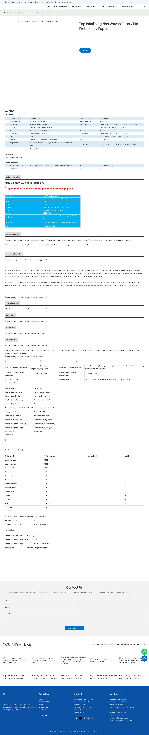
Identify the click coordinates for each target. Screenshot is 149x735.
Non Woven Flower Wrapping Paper (123, 644)
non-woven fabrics (47, 273)
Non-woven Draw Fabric (100, 644)
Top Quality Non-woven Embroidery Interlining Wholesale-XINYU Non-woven (16, 677)
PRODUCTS (141, 644)
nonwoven (134, 124)
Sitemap (96, 731)
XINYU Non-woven (9, 13)
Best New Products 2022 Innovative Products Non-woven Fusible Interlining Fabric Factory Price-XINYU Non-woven (73, 677)
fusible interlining (14, 276)
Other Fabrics (79, 713)
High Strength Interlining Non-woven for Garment (103, 677)
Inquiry (85, 50)
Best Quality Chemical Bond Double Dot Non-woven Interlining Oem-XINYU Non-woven (131, 677)
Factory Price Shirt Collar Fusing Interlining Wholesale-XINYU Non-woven (45, 677)
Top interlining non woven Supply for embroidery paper (37, 13)
